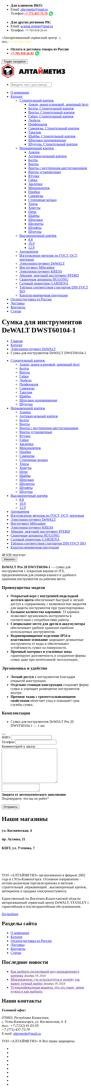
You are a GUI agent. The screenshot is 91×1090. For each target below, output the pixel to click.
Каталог (17, 96)
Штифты (35, 228)
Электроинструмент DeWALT (42, 263)
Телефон (8, 742)
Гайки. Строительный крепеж (51, 116)
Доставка (18, 303)
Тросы (33, 204)
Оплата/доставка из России (31, 299)
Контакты (18, 307)
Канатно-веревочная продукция (43, 295)
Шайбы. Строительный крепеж (52, 136)
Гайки (33, 180)
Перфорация (37, 124)
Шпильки (35, 220)
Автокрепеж (28, 251)
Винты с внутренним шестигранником (57, 168)
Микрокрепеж (39, 188)
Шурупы (35, 232)
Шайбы (34, 216)
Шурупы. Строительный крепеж (53, 144)
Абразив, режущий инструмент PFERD (49, 275)
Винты (33, 164)
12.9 (31, 247)
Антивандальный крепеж (47, 156)
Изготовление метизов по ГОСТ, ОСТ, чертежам (47, 515)
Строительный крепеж (36, 100)
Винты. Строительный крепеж (51, 112)
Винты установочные (44, 172)
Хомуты (34, 208)
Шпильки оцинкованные (47, 140)
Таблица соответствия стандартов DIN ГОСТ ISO (48, 543)
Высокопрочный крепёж (38, 235)
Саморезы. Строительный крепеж (53, 128)
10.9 (31, 243)
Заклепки (35, 184)
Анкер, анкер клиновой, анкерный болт (58, 104)
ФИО (6, 737)
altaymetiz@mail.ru (34, 9)
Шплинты (36, 224)
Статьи (16, 311)
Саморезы (35, 196)
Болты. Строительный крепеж (51, 108)
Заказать (9, 559)
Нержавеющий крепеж (36, 148)
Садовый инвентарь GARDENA (43, 283)
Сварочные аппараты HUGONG (43, 279)
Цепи (32, 212)
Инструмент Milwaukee (37, 267)
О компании (20, 92)
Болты (33, 160)
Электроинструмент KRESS (40, 271)
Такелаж (34, 132)
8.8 (30, 239)
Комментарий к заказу (18, 746)
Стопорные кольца (42, 200)
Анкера (34, 152)
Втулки (33, 176)
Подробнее (10, 914)
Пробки (34, 192)
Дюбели (34, 120)
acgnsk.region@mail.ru (37, 26)
